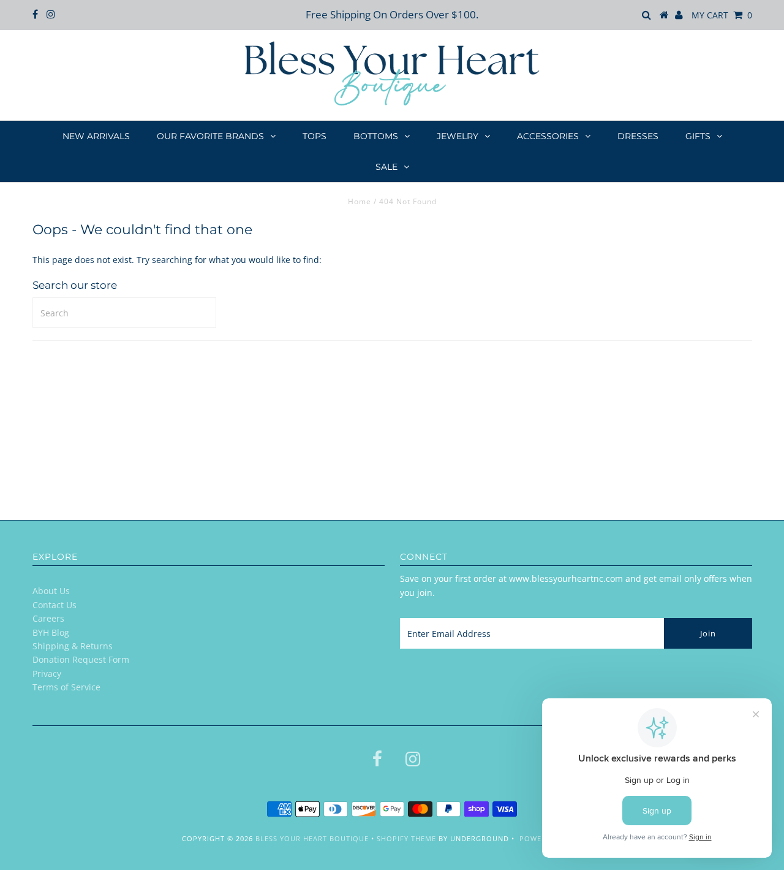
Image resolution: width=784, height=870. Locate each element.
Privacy (46, 673)
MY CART (722, 15)
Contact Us (54, 605)
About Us (51, 591)
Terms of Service (66, 687)
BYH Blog (50, 632)
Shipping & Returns (72, 646)
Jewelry (457, 136)
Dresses (637, 136)
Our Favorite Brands (210, 136)
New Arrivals (96, 136)
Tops (314, 136)
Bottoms (375, 136)
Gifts (697, 136)
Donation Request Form (80, 659)
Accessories (548, 136)
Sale (386, 166)
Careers (48, 618)
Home (359, 201)
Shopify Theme (406, 838)
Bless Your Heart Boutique (312, 838)
